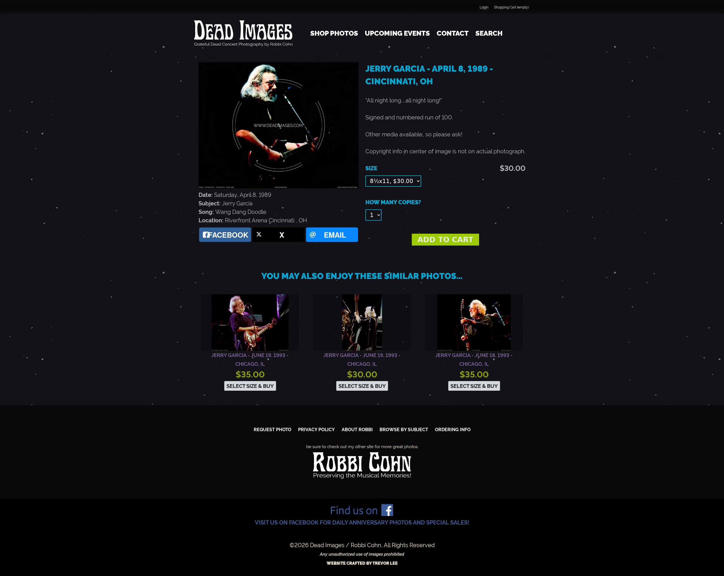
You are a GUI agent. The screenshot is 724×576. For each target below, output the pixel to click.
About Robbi (357, 429)
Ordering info (453, 429)
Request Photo (272, 429)
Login (484, 7)
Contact (453, 33)
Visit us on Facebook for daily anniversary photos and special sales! (362, 522)
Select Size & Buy (250, 386)
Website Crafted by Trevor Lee (362, 563)
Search (489, 33)
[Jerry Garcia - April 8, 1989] (279, 186)
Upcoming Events (397, 33)
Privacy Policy (316, 429)
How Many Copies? (393, 202)
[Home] (243, 33)
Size (371, 168)
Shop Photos (334, 33)
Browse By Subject (404, 429)
